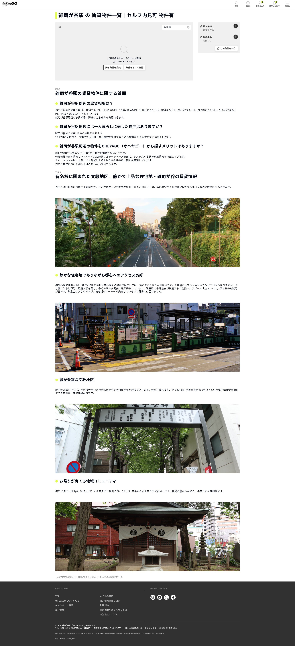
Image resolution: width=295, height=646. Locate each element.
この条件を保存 (228, 48)
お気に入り (260, 4)
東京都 (93, 577)
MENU (287, 6)
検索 (236, 6)
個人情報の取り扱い (110, 601)
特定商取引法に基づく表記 (113, 610)
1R (56, 137)
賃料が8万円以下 (89, 137)
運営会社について (109, 614)
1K (62, 137)
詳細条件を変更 (113, 67)
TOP (57, 596)
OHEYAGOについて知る (67, 601)
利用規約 (104, 605)
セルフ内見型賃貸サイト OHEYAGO (71, 577)
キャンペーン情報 (64, 605)
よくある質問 (106, 596)
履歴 (248, 6)
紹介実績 (59, 610)
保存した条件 (274, 4)
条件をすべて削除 (134, 67)
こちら (100, 117)
